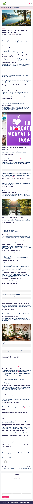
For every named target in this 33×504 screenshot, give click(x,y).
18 (4, 285)
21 (18, 366)
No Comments (16, 34)
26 (24, 407)
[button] (10, 462)
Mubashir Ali (10, 461)
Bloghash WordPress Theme (24, 502)
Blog (3, 28)
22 (18, 371)
